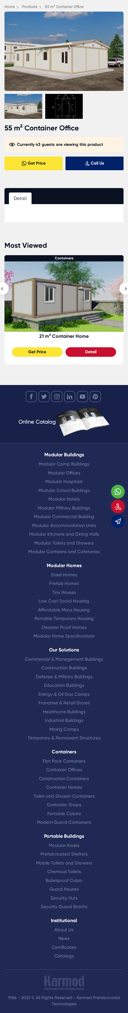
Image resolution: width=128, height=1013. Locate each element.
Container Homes (64, 787)
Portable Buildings (64, 836)
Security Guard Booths (64, 906)
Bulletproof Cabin (64, 880)
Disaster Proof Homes (64, 627)
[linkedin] (69, 396)
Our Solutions (64, 650)
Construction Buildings (64, 667)
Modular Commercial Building (64, 516)
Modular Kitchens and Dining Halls (64, 534)
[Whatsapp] (118, 491)
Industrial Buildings (64, 720)
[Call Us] (118, 506)
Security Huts (64, 898)
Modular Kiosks (64, 845)
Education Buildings (64, 685)
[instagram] (57, 396)
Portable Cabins (64, 813)
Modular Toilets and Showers (64, 543)
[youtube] (82, 396)
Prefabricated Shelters (64, 854)
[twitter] (44, 396)
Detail (90, 351)
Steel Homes (64, 574)
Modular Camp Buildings (64, 464)
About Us (64, 929)
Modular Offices (64, 473)
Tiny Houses (64, 592)
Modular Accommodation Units (64, 525)
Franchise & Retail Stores (64, 703)
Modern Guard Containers (64, 822)
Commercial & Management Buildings (64, 659)
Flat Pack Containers (64, 761)
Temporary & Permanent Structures (64, 738)
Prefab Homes (64, 583)
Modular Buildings (64, 454)
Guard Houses (64, 889)
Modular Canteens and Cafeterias (64, 551)
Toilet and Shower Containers (64, 796)
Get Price (37, 351)
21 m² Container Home (64, 336)
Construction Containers (64, 778)
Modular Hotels (64, 499)
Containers (64, 258)
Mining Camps (64, 729)
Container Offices (64, 769)
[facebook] (31, 396)
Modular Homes (64, 565)
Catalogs (64, 956)
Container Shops (64, 804)
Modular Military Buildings (64, 508)
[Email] (118, 521)
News (64, 938)
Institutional (64, 920)
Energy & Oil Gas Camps (64, 694)
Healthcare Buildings (64, 711)
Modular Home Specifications (64, 636)
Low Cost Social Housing (64, 601)
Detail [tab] (20, 198)
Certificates (64, 947)
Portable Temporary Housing (64, 618)
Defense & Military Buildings (64, 676)
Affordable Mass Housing (64, 610)
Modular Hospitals (64, 481)
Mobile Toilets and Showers (64, 863)
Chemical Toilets (64, 871)
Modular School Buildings (64, 490)
